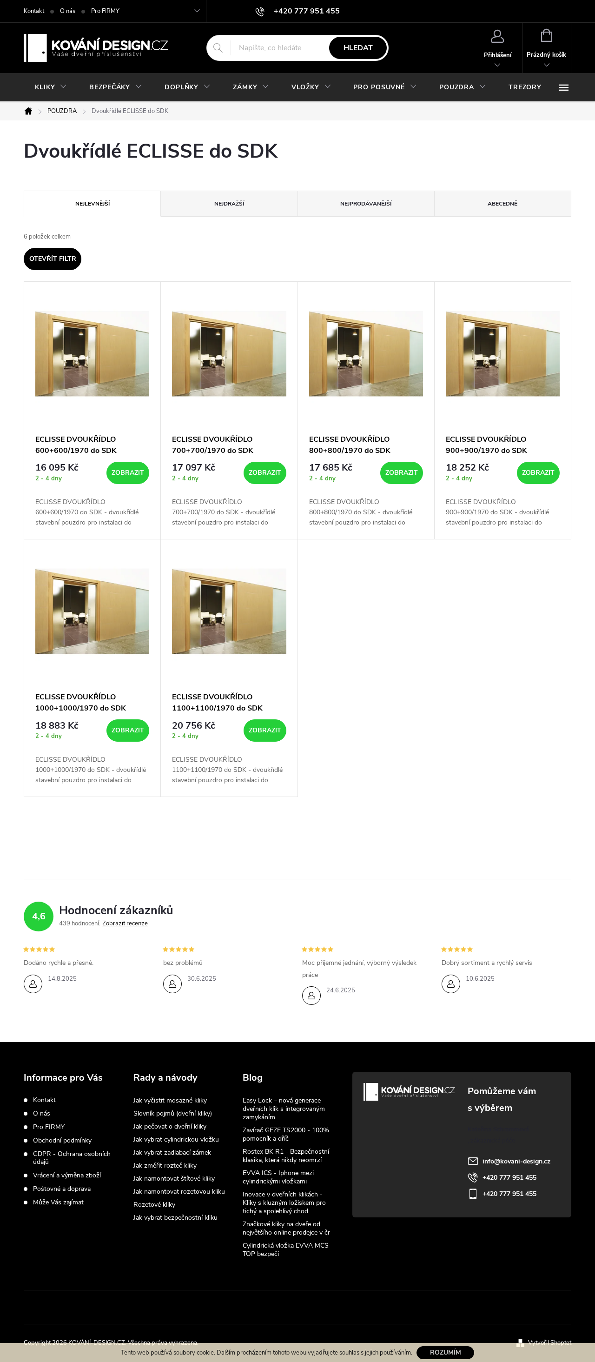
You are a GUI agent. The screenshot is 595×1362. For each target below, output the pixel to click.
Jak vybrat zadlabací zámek (172, 1152)
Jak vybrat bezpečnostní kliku (175, 1217)
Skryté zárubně (263, 1307)
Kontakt (34, 11)
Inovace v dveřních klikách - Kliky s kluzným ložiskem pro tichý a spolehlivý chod (284, 1203)
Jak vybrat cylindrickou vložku (176, 1139)
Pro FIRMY (105, 11)
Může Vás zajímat (58, 1202)
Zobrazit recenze (125, 923)
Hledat (358, 48)
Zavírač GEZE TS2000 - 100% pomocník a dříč (286, 1134)
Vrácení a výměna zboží (67, 1175)
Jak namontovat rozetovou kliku (179, 1191)
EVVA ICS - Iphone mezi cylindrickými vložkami (278, 1177)
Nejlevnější (92, 203)
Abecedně (502, 203)
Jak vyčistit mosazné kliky (170, 1100)
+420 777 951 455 (509, 1177)
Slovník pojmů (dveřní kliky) (172, 1113)
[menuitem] (51, 87)
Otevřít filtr (52, 258)
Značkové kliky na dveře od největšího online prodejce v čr (286, 1228)
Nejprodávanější (365, 203)
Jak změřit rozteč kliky (165, 1165)
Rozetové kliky (154, 1204)
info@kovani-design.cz (516, 1161)
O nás (67, 11)
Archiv (253, 1269)
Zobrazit (128, 472)
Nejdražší (229, 203)
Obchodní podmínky (62, 1140)
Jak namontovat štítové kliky (174, 1178)
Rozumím (445, 1352)
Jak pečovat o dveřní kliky (169, 1126)
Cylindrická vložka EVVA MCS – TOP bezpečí (288, 1249)
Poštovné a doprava (62, 1188)
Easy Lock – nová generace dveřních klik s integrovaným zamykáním (284, 1109)
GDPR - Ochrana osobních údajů (72, 1157)
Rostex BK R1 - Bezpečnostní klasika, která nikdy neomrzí (286, 1155)
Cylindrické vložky (327, 1307)
